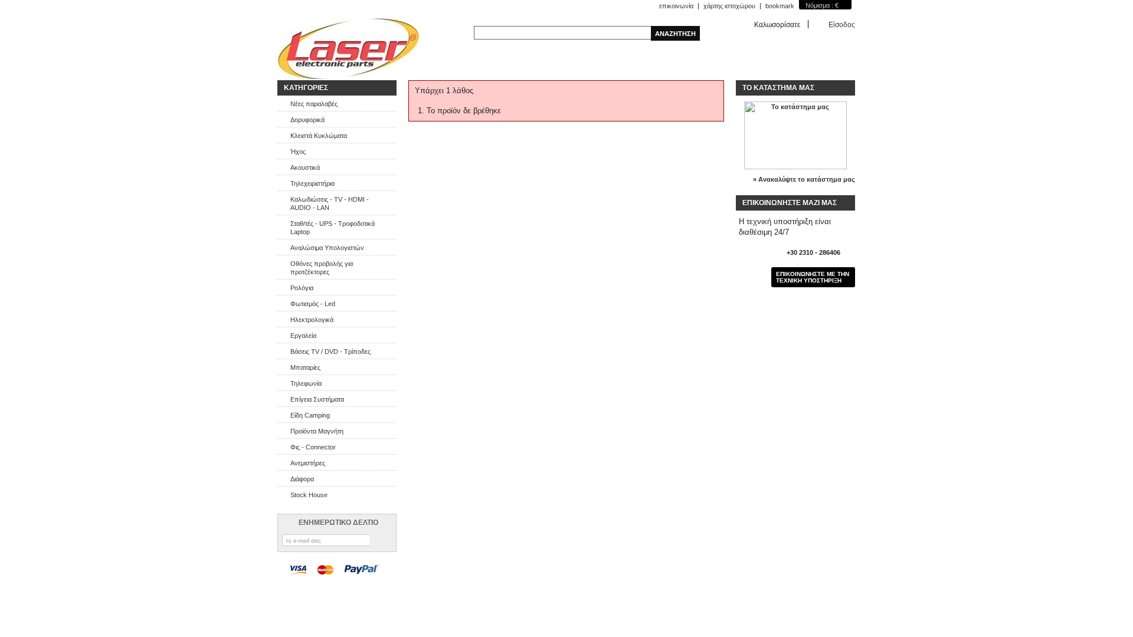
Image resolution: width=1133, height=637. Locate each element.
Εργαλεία (303, 335)
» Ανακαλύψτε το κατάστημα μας (804, 179)
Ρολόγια (301, 287)
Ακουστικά (305, 167)
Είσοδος (842, 24)
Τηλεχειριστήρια (312, 183)
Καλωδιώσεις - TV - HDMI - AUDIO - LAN (329, 203)
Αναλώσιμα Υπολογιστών (327, 247)
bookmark (779, 5)
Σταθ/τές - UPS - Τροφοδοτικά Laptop (332, 227)
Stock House (309, 494)
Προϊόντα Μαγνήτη (316, 431)
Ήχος (298, 151)
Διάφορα (302, 478)
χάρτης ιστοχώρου (729, 5)
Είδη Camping (310, 415)
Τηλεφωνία (306, 383)
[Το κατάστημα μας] (795, 166)
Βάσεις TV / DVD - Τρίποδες (330, 351)
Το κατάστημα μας (778, 88)
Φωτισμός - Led (312, 303)
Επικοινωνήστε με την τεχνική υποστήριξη (812, 277)
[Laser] (348, 49)
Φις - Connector (313, 447)
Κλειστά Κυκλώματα (318, 135)
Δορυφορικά (307, 119)
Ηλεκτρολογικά (311, 319)
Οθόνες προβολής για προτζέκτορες (321, 267)
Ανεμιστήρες (307, 463)
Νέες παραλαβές (314, 103)
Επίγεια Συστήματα (317, 399)
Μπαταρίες (305, 367)
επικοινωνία (676, 5)
